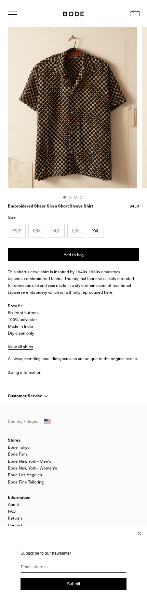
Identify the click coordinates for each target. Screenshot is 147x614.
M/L (56, 231)
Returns (15, 518)
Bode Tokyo (19, 447)
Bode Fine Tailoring (26, 482)
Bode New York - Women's (32, 468)
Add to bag (74, 254)
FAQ (12, 511)
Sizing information (24, 372)
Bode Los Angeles (25, 475)
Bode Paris (18, 454)
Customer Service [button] (25, 396)
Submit (73, 584)
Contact (15, 525)
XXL (95, 231)
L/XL (76, 231)
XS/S (16, 231)
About (13, 504)
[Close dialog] (139, 533)
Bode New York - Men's (29, 461)
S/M (37, 231)
